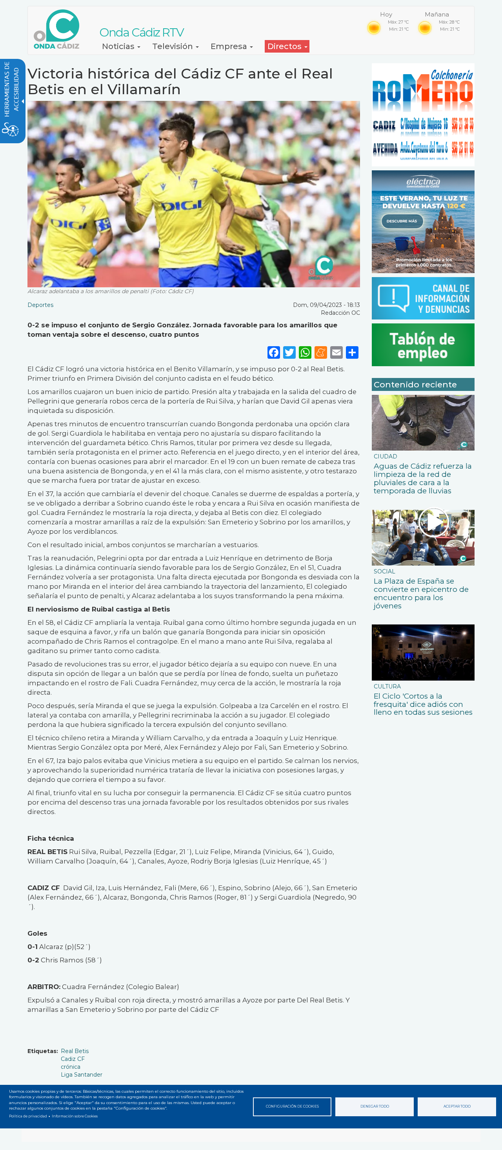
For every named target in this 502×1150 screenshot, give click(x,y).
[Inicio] (59, 29)
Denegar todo (374, 1106)
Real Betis (75, 1051)
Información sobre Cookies (75, 1116)
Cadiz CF (73, 1058)
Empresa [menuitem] (230, 46)
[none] (352, 352)
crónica (70, 1066)
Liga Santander (81, 1074)
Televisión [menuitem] (173, 46)
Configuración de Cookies (292, 1106)
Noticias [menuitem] (119, 46)
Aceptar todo (457, 1106)
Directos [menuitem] (285, 46)
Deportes (40, 304)
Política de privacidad (28, 1116)
